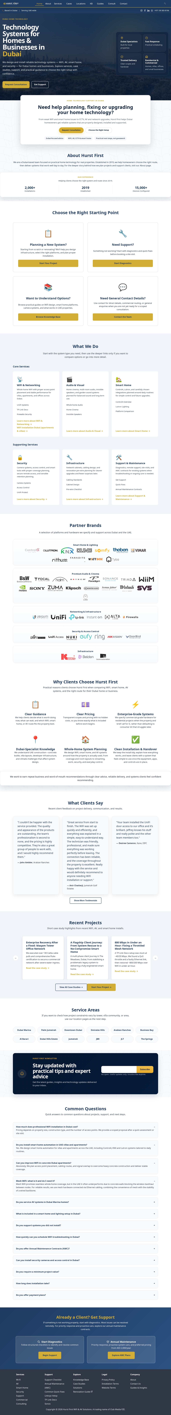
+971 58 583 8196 (161, 10)
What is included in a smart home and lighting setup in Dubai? (48, 1213)
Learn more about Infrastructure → (84, 499)
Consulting (21, 1403)
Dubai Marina (24, 1030)
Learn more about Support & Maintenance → (130, 497)
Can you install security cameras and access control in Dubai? (48, 1260)
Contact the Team (123, 317)
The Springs (147, 1039)
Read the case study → (37, 968)
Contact (123, 3)
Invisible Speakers (74, 414)
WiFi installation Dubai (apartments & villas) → (35, 429)
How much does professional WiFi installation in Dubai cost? (47, 1126)
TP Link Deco (51, 1399)
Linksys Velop (51, 1395)
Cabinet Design (72, 484)
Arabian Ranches (122, 1030)
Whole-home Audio (74, 405)
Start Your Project (48, 263)
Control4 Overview (123, 402)
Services (58, 3)
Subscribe (145, 1069)
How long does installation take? (33, 1283)
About (48, 3)
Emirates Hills (98, 1030)
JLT (122, 1039)
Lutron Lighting (122, 406)
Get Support (40, 84)
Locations (81, 3)
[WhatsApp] (152, 11)
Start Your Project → (101, 987)
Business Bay (146, 1030)
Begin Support (50, 1355)
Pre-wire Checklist (74, 489)
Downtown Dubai (73, 1030)
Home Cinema (72, 409)
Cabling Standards (74, 480)
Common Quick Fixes (55, 1391)
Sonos (48, 1403)
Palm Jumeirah (48, 1030)
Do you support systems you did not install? (38, 1225)
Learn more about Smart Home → (133, 430)
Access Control (23, 487)
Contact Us (135, 1383)
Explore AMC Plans (121, 1355)
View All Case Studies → (71, 987)
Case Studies (79, 1383)
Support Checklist (53, 1379)
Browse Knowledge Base (48, 317)
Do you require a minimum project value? (37, 1271)
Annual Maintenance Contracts (129, 489)
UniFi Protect (22, 492)
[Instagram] (141, 11)
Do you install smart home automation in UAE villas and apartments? (51, 1144)
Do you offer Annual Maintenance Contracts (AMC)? (43, 1248)
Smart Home (22, 1387)
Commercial (22, 1399)
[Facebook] (145, 11)
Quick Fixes (120, 484)
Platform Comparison (125, 411)
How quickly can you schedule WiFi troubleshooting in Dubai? (48, 1236)
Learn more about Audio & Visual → (84, 430)
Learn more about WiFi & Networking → (30, 422)
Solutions (77, 1387)
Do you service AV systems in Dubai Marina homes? (42, 1202)
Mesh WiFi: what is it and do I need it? (35, 1180)
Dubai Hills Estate (49, 1039)
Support (20, 1395)
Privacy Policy (108, 1379)
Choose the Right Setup (99, 130)
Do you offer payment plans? (31, 1295)
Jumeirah (73, 1039)
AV (17, 1383)
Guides (100, 3)
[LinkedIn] (148, 11)
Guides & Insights (138, 1387)
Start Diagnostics (122, 263)
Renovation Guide (81, 1391)
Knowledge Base (81, 1379)
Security (20, 1391)
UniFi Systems (23, 405)
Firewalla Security (24, 414)
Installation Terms (110, 1383)
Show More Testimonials (85, 900)
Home (39, 3)
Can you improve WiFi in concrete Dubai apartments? (43, 1162)
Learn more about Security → (32, 499)
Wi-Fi (18, 1379)
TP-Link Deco (22, 409)
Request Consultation (16, 84)
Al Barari (24, 1039)
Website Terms (109, 1387)
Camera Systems (24, 483)
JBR (98, 1039)
